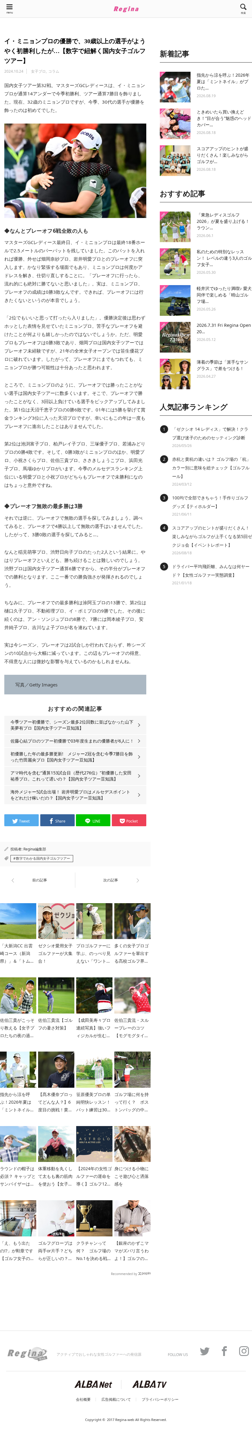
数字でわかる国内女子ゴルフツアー (43, 858)
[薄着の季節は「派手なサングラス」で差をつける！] (175, 374)
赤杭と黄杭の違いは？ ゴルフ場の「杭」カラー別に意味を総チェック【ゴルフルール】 (211, 467)
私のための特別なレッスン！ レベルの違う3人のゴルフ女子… (224, 258)
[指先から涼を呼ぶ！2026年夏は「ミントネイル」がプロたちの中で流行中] (175, 87)
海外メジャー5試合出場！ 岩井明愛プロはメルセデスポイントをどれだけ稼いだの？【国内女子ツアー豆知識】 (70, 795)
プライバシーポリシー (160, 1399)
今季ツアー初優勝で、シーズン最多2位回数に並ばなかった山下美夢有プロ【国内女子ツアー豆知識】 (71, 725)
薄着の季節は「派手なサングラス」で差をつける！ (222, 365)
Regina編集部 (34, 849)
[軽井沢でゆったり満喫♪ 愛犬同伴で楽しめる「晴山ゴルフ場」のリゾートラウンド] (175, 300)
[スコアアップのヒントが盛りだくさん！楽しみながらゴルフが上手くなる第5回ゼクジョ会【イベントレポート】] (175, 160)
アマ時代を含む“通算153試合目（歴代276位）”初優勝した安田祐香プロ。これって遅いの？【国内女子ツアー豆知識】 (71, 776)
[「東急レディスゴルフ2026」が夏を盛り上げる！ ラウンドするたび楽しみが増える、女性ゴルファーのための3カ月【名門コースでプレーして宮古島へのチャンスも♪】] (175, 227)
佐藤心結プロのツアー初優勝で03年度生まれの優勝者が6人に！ (72, 741)
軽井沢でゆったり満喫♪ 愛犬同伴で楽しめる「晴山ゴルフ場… (224, 294)
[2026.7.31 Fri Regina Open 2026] (175, 337)
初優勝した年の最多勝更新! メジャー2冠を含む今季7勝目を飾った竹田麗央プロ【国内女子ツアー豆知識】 (71, 757)
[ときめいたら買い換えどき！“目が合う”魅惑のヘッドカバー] (175, 124)
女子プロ (38, 71)
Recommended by (124, 1273)
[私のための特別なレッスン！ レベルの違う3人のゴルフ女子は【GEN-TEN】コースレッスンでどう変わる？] (175, 263)
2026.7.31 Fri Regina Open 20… (224, 328)
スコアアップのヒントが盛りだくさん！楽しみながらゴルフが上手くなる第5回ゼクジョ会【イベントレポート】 (212, 536)
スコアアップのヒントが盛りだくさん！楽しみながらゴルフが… (222, 155)
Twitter (202, 1351)
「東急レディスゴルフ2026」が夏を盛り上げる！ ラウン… (223, 221)
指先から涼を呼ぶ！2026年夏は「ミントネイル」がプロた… (223, 81)
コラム (53, 71)
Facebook (221, 1351)
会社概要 (83, 1399)
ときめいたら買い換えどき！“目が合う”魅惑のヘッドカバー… (224, 118)
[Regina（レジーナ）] (126, 9)
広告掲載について (116, 1399)
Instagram (241, 1351)
